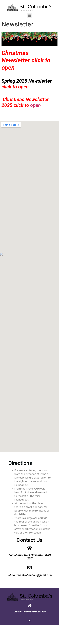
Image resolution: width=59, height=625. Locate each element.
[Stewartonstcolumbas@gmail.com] (29, 620)
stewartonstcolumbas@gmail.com (30, 575)
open (35, 105)
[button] (29, 15)
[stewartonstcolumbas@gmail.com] (29, 568)
